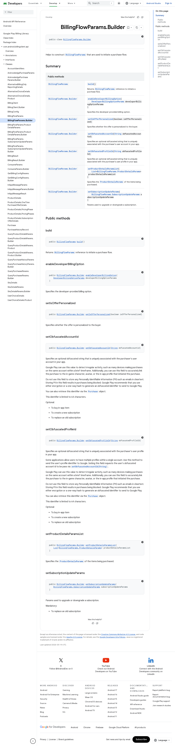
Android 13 (112, 707)
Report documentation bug (161, 695)
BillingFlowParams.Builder (77, 39)
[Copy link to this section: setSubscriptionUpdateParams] (87, 573)
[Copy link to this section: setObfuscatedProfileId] (79, 429)
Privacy (66, 707)
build (91, 84)
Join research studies (162, 705)
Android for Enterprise (49, 694)
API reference (136, 704)
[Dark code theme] (142, 36)
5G (64, 712)
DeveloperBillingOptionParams (108, 101)
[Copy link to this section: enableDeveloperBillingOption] (87, 264)
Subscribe (141, 739)
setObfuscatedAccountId (100, 133)
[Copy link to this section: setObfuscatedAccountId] (81, 337)
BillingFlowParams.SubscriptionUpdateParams (116, 194)
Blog (42, 712)
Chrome (86, 727)
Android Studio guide (139, 695)
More (70, 3)
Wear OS (89, 697)
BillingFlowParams (75, 54)
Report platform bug (161, 690)
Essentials (34, 3)
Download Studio (137, 708)
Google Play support (161, 701)
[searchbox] (18, 12)
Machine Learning (70, 694)
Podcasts (44, 716)
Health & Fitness (69, 699)
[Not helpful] (142, 17)
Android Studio (153, 3)
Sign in (168, 3)
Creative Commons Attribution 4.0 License (118, 634)
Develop (53, 3)
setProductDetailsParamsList (103, 168)
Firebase (99, 727)
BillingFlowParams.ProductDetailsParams (118, 171)
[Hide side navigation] (33, 741)
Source (43, 703)
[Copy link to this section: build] (54, 230)
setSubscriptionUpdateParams (103, 191)
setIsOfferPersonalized (100, 119)
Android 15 (112, 699)
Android (43, 690)
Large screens (91, 693)
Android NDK (135, 713)
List (94, 171)
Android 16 (112, 694)
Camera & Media (70, 703)
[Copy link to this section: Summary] (63, 66)
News (42, 707)
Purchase (93, 391)
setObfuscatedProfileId (100, 151)
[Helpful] (138, 17)
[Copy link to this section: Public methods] (73, 218)
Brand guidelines (66, 739)
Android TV (90, 710)
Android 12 (112, 712)
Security (43, 699)
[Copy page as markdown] (137, 27)
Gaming (66, 690)
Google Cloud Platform (119, 727)
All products (140, 727)
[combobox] (100, 3)
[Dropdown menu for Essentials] (42, 3)
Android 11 (112, 716)
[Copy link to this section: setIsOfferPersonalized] (78, 303)
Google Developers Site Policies (112, 637)
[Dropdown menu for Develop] (61, 3)
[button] (18, 47)
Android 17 (112, 690)
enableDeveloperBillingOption (104, 99)
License (52, 739)
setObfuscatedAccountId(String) (89, 466)
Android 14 (112, 703)
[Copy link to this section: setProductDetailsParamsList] (86, 534)
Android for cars (92, 706)
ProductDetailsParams (111, 182)
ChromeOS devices (93, 701)
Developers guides (138, 700)
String (117, 133)
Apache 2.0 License (74, 637)
